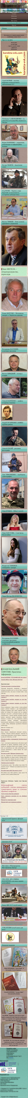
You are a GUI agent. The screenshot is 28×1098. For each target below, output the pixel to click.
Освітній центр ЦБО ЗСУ (14, 23)
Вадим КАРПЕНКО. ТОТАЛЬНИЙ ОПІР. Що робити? (14, 677)
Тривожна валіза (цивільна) (7, 762)
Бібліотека (14, 16)
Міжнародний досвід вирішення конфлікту (11, 802)
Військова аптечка (5, 729)
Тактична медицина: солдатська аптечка (10, 686)
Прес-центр (14, 20)
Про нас (14, 25)
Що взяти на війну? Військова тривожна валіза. (12, 753)
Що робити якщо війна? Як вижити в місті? (11, 770)
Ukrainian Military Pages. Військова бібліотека (11, 679)
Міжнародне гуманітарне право (8, 799)
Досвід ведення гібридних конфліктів (10, 793)
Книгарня (14, 18)
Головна (14, 13)
